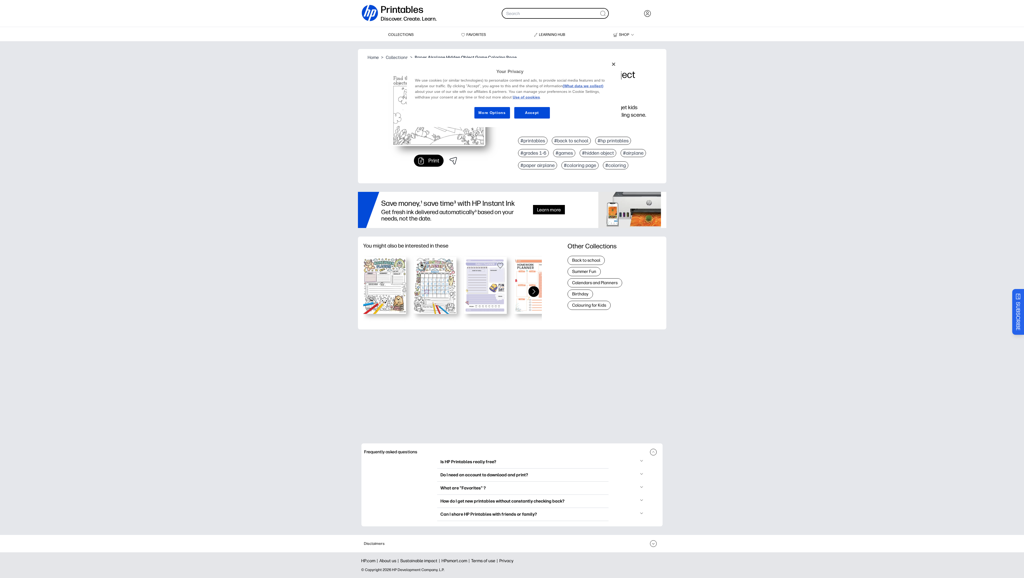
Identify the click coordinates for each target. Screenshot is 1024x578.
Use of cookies (526, 97)
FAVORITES (476, 34)
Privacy (506, 560)
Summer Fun (584, 271)
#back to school (571, 141)
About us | (389, 560)
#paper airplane (537, 165)
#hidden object (598, 153)
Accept (532, 113)
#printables (532, 141)
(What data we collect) (583, 86)
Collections (397, 57)
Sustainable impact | (420, 560)
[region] (514, 92)
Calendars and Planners (595, 282)
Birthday (580, 293)
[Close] (613, 64)
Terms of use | (485, 560)
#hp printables (613, 141)
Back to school (586, 260)
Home (373, 57)
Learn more (549, 209)
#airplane (633, 153)
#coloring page (580, 165)
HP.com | (370, 560)
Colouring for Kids (589, 305)
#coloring (615, 165)
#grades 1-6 (533, 153)
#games (564, 153)
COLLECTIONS (401, 34)
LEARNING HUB (552, 34)
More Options (491, 113)
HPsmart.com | (456, 560)
